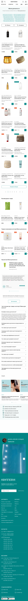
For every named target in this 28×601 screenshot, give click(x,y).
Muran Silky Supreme (9, 121)
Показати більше (14, 186)
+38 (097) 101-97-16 (7, 568)
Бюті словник (4, 516)
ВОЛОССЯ (3, 4)
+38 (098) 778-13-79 (7, 559)
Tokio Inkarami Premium (11, 43)
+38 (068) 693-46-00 (8, 545)
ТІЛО (17, 4)
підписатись (21, 490)
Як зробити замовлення (6, 503)
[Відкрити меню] (2, 2)
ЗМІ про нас (3, 510)
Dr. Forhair (16, 121)
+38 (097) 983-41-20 (7, 543)
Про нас (3, 508)
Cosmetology (19, 592)
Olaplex (15, 43)
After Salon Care (22, 246)
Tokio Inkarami (4, 43)
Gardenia (19, 95)
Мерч (16, 510)
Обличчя (16, 503)
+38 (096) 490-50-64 (8, 549)
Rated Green (3, 215)
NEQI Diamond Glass (7, 69)
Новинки (16, 512)
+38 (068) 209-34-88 (7, 576)
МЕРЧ (26, 4)
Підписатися (11, 441)
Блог (2, 514)
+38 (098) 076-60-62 (7, 580)
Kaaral (2, 246)
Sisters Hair (5, 589)
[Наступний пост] (24, 459)
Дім (15, 508)
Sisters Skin (18, 589)
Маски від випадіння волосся (9, 18)
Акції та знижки (18, 514)
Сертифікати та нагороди (7, 512)
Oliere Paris (16, 69)
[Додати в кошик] (13, 52)
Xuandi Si (16, 215)
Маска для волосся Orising (8, 16)
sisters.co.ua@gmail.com (8, 531)
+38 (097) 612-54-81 (7, 539)
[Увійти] (23, 2)
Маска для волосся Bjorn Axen (9, 20)
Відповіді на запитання (6, 505)
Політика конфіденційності (7, 522)
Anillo (15, 95)
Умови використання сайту (7, 520)
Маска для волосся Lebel (19, 18)
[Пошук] (5, 2)
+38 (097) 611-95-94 (7, 563)
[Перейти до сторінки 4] (14, 402)
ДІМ (21, 4)
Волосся (16, 501)
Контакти (3, 518)
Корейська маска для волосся (19, 16)
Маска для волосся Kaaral (20, 20)
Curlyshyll (16, 246)
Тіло (16, 505)
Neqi (2, 69)
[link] (26, 2)
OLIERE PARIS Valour (22, 147)
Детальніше (14, 301)
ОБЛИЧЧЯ (10, 4)
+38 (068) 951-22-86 (7, 547)
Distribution (5, 592)
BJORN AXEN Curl (22, 173)
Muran (3, 121)
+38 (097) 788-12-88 (7, 541)
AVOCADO (8, 215)
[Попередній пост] (4, 459)
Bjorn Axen (16, 173)
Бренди (16, 516)
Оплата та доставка (5, 501)
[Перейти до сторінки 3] (13, 402)
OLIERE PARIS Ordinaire (22, 69)
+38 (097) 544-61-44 (7, 572)
